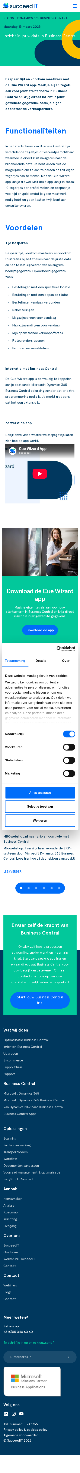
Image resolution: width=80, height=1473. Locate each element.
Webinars (10, 1285)
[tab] (21, 888)
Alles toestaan (40, 792)
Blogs (8, 18)
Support (9, 1074)
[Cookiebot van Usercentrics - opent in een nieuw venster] (57, 649)
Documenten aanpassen (21, 1165)
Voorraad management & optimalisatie (31, 1172)
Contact (9, 1266)
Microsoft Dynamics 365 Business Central (33, 1100)
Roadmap (10, 1212)
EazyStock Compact (18, 1179)
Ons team (10, 1252)
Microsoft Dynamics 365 (21, 1093)
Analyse (9, 1205)
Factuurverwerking (17, 1145)
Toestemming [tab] (15, 660)
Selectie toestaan (40, 806)
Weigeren (40, 820)
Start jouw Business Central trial (40, 1000)
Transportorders (15, 1152)
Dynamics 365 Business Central (43, 18)
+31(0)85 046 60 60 (18, 1332)
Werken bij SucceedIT (19, 1259)
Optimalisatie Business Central (25, 1040)
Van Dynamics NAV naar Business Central (33, 1107)
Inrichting (10, 1219)
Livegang (10, 1226)
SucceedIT (11, 1245)
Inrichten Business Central (22, 1047)
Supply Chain (12, 1067)
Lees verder (12, 871)
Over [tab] (65, 660)
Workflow (10, 1159)
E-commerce (13, 1060)
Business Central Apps (19, 1114)
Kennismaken (12, 1198)
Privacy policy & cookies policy (25, 1429)
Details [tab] (41, 660)
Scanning (9, 1138)
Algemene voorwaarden (20, 1435)
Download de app (40, 630)
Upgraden (10, 1053)
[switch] (69, 747)
